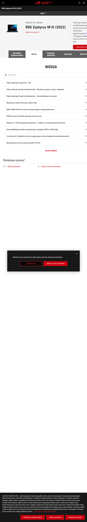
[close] (76, 253)
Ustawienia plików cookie (32, 517)
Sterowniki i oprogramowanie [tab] (17, 54)
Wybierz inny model (32, 32)
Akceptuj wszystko (75, 517)
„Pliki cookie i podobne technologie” (45, 511)
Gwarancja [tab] (68, 54)
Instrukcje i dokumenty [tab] (51, 54)
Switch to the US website (56, 263)
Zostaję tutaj (31, 263)
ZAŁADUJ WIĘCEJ (51, 151)
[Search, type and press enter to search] (79, 3)
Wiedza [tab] (34, 54)
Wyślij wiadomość (13, 167)
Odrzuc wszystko (55, 517)
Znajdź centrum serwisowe (51, 167)
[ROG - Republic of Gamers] (43, 3)
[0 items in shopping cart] (83, 3)
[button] (3, 2)
